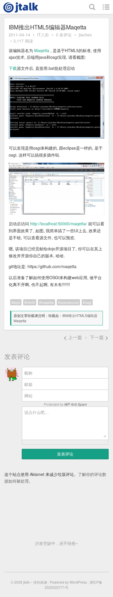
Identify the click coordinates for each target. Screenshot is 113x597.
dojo (16, 302)
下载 (13, 68)
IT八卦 (43, 35)
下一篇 (99, 337)
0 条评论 (64, 35)
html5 (30, 302)
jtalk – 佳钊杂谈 (35, 582)
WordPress (78, 582)
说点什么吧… (36, 412)
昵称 (28, 373)
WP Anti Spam (75, 404)
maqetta (47, 302)
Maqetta (42, 50)
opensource (69, 302)
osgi (88, 302)
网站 (28, 395)
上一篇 (72, 337)
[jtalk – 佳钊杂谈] (21, 7)
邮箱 (28, 384)
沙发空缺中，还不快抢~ (56, 543)
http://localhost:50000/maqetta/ (58, 223)
